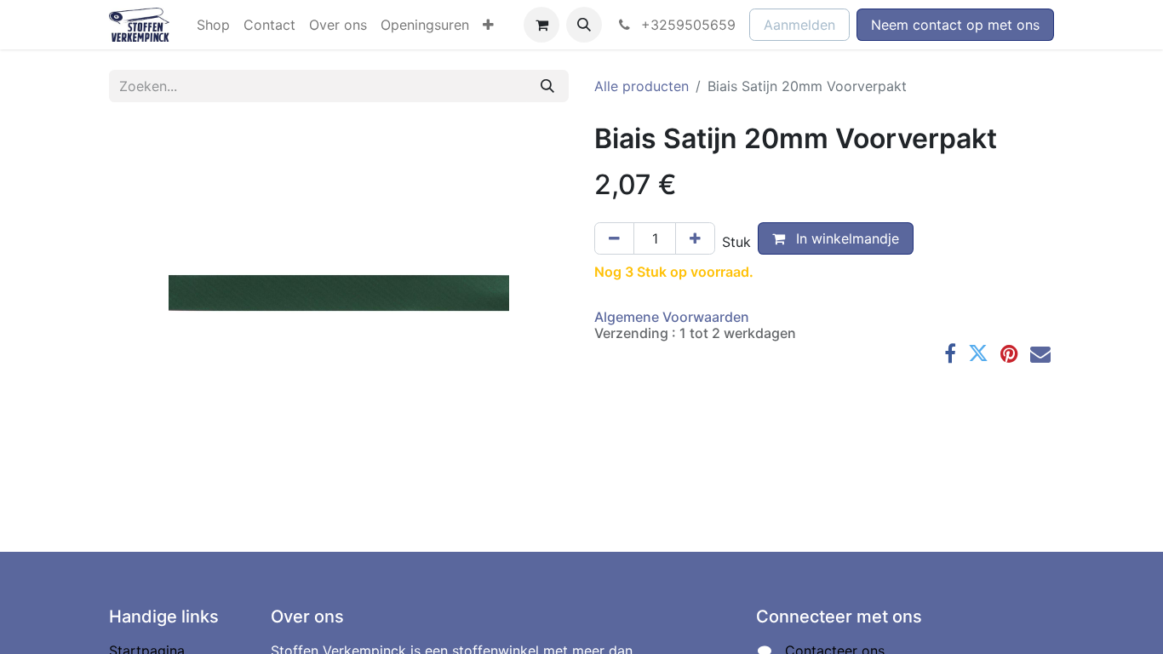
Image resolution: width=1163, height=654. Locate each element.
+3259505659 (686, 24)
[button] (584, 25)
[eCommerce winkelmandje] (541, 25)
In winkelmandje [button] (845, 238)
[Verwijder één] (614, 238)
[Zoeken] (547, 86)
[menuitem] (213, 25)
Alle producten (641, 86)
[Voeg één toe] (695, 238)
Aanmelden (799, 24)
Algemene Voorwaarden (671, 316)
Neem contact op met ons (955, 24)
